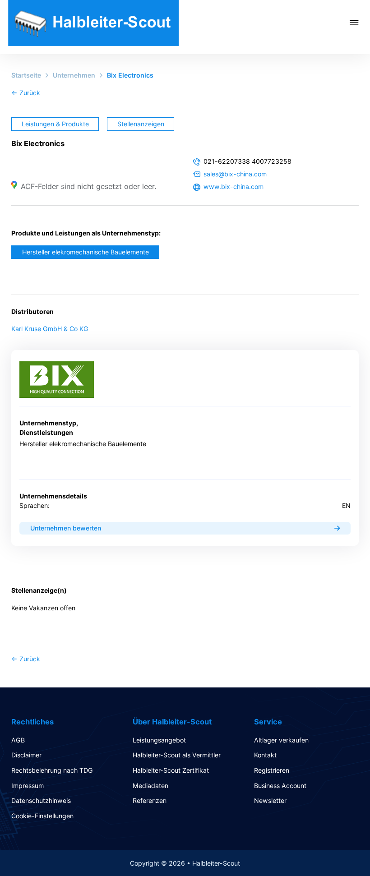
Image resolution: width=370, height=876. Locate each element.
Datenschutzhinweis (41, 800)
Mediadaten (150, 785)
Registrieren (271, 770)
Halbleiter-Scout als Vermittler (177, 755)
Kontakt (265, 755)
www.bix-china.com (234, 186)
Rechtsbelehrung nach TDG (52, 770)
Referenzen (149, 800)
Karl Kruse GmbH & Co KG (49, 328)
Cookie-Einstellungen (42, 816)
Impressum (27, 785)
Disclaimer (26, 755)
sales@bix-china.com (235, 174)
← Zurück (25, 93)
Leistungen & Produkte (55, 124)
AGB (18, 740)
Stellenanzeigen (140, 124)
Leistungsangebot (159, 740)
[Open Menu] (360, 22)
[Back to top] (338, 848)
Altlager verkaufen (281, 740)
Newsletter (270, 800)
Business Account (280, 785)
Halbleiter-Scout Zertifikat (171, 770)
